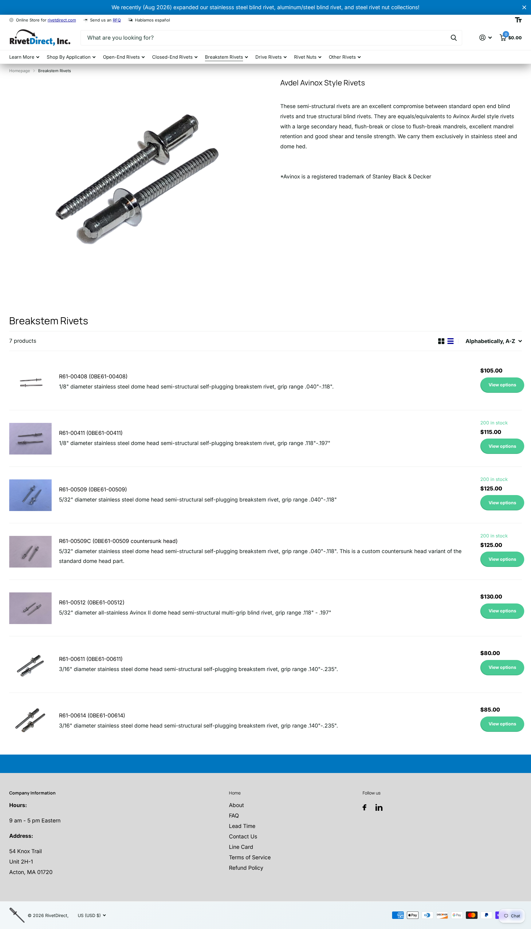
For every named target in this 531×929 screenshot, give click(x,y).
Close (524, 7)
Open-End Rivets (121, 57)
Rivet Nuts (305, 57)
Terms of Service (250, 857)
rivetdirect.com (62, 20)
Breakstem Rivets (224, 57)
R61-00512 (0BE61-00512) (91, 602)
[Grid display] (441, 341)
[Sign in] (485, 38)
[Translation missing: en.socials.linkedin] (379, 807)
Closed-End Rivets (172, 57)
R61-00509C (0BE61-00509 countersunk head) (118, 541)
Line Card (241, 847)
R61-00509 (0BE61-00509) (93, 489)
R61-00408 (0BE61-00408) (93, 376)
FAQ (234, 815)
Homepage (19, 70)
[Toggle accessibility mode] (518, 20)
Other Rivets (342, 57)
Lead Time (242, 826)
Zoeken (453, 37)
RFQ (117, 20)
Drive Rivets (268, 57)
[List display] (450, 341)
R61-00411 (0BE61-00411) (91, 433)
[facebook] (364, 807)
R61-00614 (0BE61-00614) (92, 715)
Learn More (21, 57)
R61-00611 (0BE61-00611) (91, 659)
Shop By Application (69, 57)
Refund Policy (246, 868)
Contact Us (243, 836)
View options (502, 384)
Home (235, 793)
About (236, 805)
